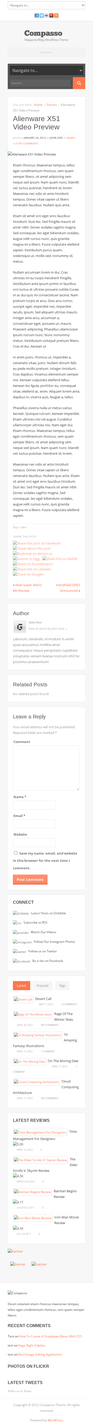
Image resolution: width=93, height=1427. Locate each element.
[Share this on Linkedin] (32, 569)
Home (38, 104)
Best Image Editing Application (40, 1354)
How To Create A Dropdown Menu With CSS (50, 1336)
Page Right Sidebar (31, 1345)
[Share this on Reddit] (60, 558)
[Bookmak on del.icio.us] (32, 553)
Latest (21, 985)
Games (52, 104)
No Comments (28, 143)
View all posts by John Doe (48, 628)
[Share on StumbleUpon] (33, 564)
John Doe (35, 622)
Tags (62, 985)
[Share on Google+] (28, 574)
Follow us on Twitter (42, 951)
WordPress (55, 1420)
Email (19, 815)
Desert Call (43, 998)
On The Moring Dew (63, 1060)
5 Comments (69, 1004)
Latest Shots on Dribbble (48, 913)
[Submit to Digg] (26, 558)
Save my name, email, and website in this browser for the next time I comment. (45, 860)
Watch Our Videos (43, 932)
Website (20, 834)
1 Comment (48, 1051)
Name (19, 797)
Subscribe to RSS (35, 922)
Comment (21, 741)
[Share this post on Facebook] (37, 543)
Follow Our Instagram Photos (54, 941)
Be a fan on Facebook (47, 961)
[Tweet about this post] (32, 548)
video (23, 527)
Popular (43, 985)
